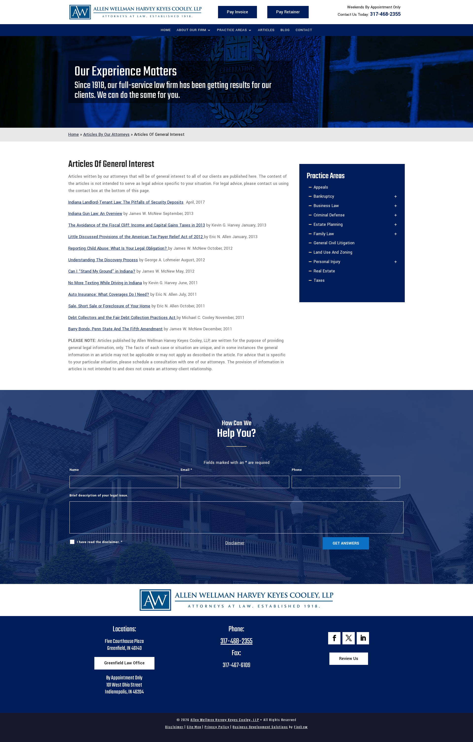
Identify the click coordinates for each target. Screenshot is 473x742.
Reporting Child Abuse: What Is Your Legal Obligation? (118, 248)
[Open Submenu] (395, 196)
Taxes (319, 280)
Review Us (348, 658)
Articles (266, 30)
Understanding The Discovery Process (103, 260)
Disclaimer (234, 543)
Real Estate (324, 271)
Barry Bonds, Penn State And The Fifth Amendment (115, 329)
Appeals (321, 187)
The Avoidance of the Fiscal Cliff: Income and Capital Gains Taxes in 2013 (136, 225)
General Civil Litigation (334, 243)
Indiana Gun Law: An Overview (95, 213)
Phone (297, 469)
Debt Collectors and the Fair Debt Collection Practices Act (122, 317)
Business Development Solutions (260, 727)
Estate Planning (328, 224)
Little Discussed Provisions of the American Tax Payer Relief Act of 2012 (136, 237)
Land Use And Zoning (333, 252)
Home (166, 30)
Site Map (194, 727)
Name (74, 469)
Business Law (326, 206)
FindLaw (301, 727)
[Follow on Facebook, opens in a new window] (334, 638)
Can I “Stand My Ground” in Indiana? (101, 271)
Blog (285, 30)
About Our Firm (191, 30)
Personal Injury (327, 262)
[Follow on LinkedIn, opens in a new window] (363, 638)
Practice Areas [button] (232, 30)
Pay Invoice (237, 12)
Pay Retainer (288, 12)
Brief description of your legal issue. (98, 495)
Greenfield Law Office (124, 663)
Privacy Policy (216, 727)
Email (186, 469)
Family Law (324, 234)
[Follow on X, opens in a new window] (348, 638)
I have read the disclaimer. (99, 542)
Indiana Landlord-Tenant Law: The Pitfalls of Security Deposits (126, 202)
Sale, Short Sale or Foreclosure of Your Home (109, 306)
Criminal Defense (329, 215)
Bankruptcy (324, 196)
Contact (304, 30)
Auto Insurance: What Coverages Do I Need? (108, 294)
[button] (468, 706)
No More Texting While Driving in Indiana (105, 283)
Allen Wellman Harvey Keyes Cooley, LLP (224, 720)
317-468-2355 (385, 14)
